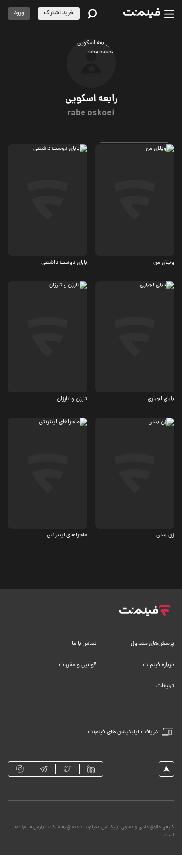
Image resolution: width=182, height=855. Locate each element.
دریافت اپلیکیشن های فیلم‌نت (123, 732)
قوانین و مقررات (78, 665)
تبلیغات (165, 686)
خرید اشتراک (59, 13)
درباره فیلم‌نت (158, 665)
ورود (19, 13)
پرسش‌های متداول (152, 644)
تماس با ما (84, 644)
